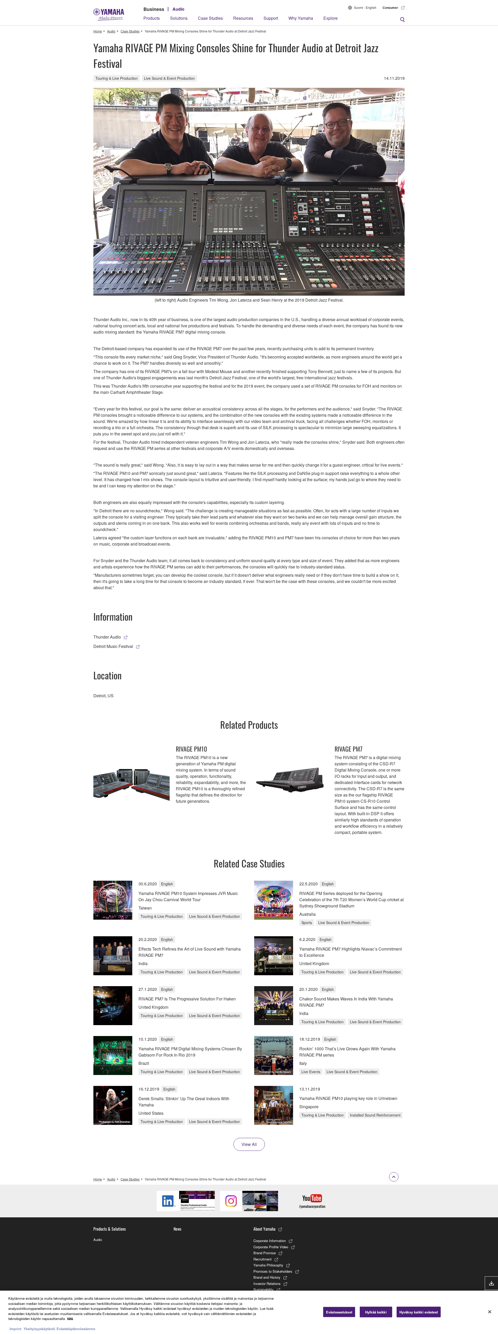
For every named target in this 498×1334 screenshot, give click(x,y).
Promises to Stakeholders (272, 1271)
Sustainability (263, 1289)
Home (97, 31)
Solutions (179, 18)
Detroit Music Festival (113, 646)
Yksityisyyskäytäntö (39, 1328)
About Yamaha (264, 1229)
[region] (249, 1312)
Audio (178, 9)
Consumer (390, 7)
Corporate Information (269, 1240)
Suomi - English (365, 7)
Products (151, 18)
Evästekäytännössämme (76, 1328)
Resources (243, 18)
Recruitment (262, 1259)
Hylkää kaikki (376, 1311)
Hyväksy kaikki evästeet (418, 1311)
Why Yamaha (300, 18)
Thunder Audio (107, 637)
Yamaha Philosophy (268, 1265)
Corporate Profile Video (270, 1246)
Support (271, 18)
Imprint (15, 1328)
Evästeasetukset (339, 1311)
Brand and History (266, 1277)
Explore (330, 18)
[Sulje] (489, 1311)
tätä (70, 1318)
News (177, 1229)
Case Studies (210, 18)
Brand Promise (264, 1252)
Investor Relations (267, 1283)
